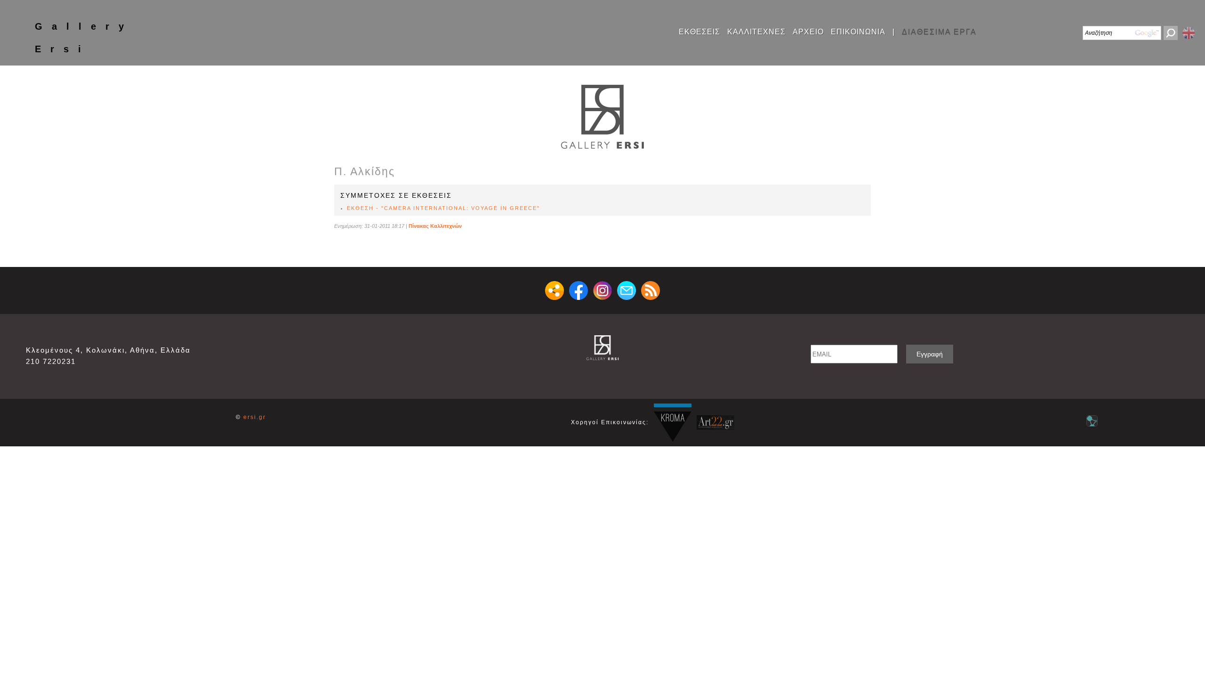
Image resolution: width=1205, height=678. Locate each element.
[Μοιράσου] (554, 290)
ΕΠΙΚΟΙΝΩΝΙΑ (858, 32)
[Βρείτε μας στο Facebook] (578, 290)
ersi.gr (254, 417)
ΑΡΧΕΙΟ (808, 32)
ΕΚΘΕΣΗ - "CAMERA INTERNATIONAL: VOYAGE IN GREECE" (443, 208)
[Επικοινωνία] (626, 290)
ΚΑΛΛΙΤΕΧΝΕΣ (756, 32)
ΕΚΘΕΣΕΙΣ (699, 32)
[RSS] (650, 290)
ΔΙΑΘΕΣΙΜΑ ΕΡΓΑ (939, 32)
